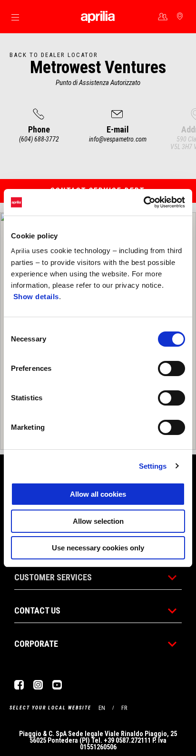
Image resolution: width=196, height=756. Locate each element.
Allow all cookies (98, 494)
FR (124, 708)
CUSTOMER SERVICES (53, 577)
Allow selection (98, 521)
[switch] (171, 368)
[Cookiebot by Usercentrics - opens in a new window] (143, 202)
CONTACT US (37, 610)
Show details (36, 297)
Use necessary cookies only (98, 548)
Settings (153, 466)
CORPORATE (36, 644)
